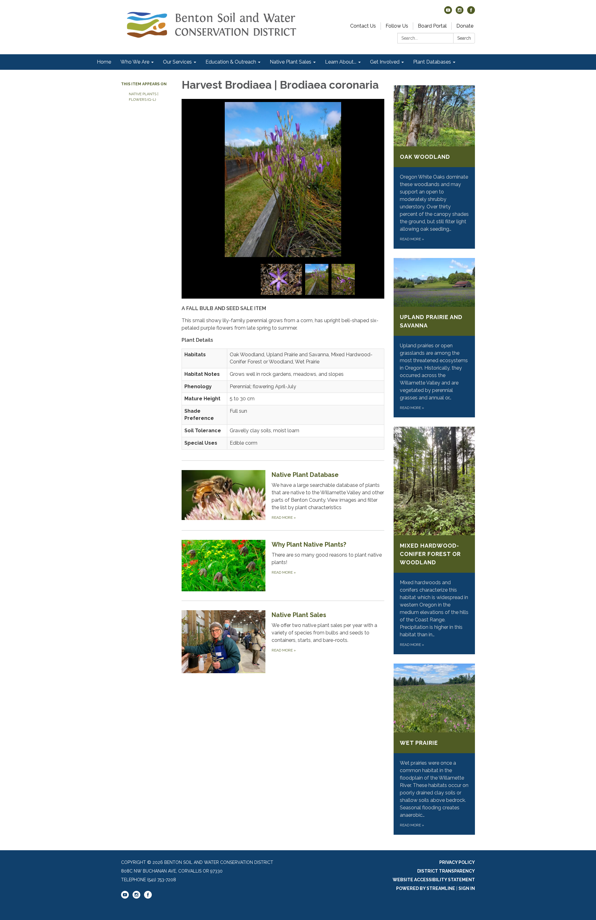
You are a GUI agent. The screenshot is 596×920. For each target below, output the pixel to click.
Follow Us (397, 26)
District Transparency (446, 871)
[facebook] (471, 12)
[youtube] (448, 12)
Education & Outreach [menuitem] (230, 62)
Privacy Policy (457, 862)
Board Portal (432, 26)
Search (464, 38)
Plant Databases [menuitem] (432, 62)
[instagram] (459, 12)
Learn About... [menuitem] (340, 62)
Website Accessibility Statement (434, 879)
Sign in (466, 888)
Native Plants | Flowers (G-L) (143, 97)
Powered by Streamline (425, 888)
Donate (464, 26)
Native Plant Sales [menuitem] (290, 62)
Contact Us (363, 26)
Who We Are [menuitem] (134, 62)
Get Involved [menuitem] (385, 62)
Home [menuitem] (104, 62)
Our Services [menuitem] (177, 62)
